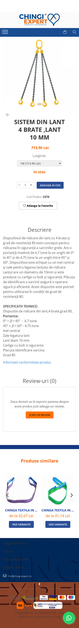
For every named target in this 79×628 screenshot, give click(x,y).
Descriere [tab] (39, 230)
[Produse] (5, 33)
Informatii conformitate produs (27, 362)
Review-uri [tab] (39, 381)
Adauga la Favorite (39, 206)
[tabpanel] (39, 73)
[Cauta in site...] (74, 32)
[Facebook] (39, 584)
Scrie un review (39, 415)
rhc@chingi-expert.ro (19, 576)
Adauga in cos (50, 185)
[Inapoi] (6, 115)
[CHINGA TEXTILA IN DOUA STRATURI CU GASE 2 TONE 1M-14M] (58, 489)
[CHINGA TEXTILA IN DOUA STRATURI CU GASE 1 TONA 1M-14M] (21, 489)
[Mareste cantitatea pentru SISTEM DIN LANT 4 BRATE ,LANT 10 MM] (31, 185)
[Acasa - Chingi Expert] (39, 20)
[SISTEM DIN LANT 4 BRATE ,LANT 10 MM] (39, 73)
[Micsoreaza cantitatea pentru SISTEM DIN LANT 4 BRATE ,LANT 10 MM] (19, 185)
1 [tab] (39, 104)
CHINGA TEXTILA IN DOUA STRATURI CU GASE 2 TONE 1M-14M (58, 510)
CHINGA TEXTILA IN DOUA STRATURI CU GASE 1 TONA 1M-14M (21, 510)
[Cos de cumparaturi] (65, 32)
